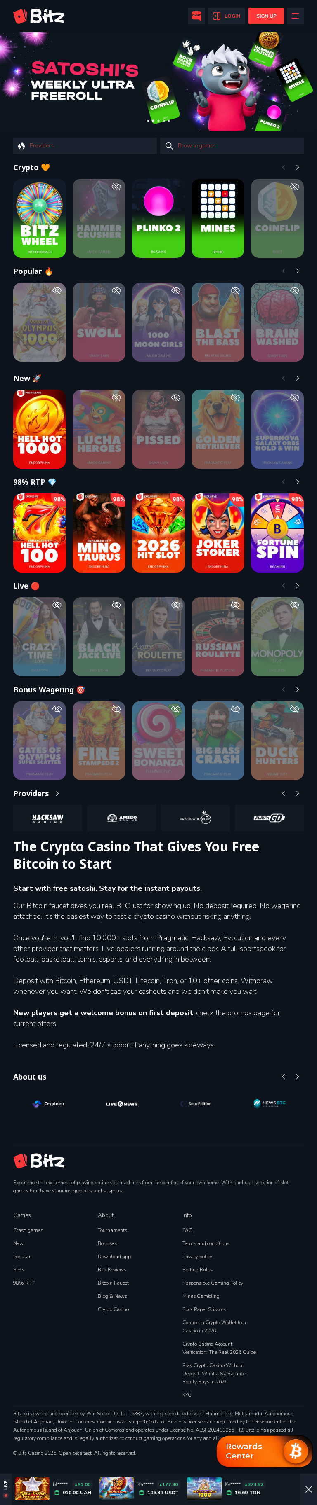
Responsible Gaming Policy (212, 1283)
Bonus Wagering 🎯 (49, 689)
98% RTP (23, 1283)
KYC (186, 1395)
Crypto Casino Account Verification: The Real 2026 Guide (219, 1348)
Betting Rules (197, 1270)
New (18, 1243)
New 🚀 (27, 378)
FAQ (187, 1230)
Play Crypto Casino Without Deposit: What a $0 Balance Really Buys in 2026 (214, 1373)
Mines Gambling (201, 1296)
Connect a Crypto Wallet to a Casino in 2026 (214, 1326)
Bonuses (107, 1243)
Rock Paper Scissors (204, 1309)
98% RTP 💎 (35, 482)
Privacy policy (197, 1256)
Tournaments (112, 1230)
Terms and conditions (205, 1243)
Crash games (28, 1230)
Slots (18, 1270)
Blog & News (112, 1296)
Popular (22, 1256)
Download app (114, 1256)
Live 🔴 (26, 586)
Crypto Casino (113, 1309)
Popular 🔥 (33, 271)
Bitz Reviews (112, 1270)
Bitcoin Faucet (113, 1283)
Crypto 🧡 (31, 167)
